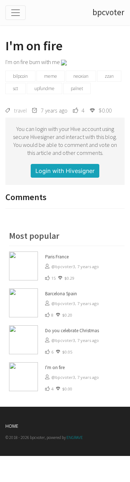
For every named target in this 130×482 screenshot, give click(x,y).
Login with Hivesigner (65, 170)
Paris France (57, 257)
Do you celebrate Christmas (72, 330)
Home (11, 426)
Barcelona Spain (61, 294)
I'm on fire (55, 367)
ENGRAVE (74, 437)
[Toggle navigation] (15, 12)
